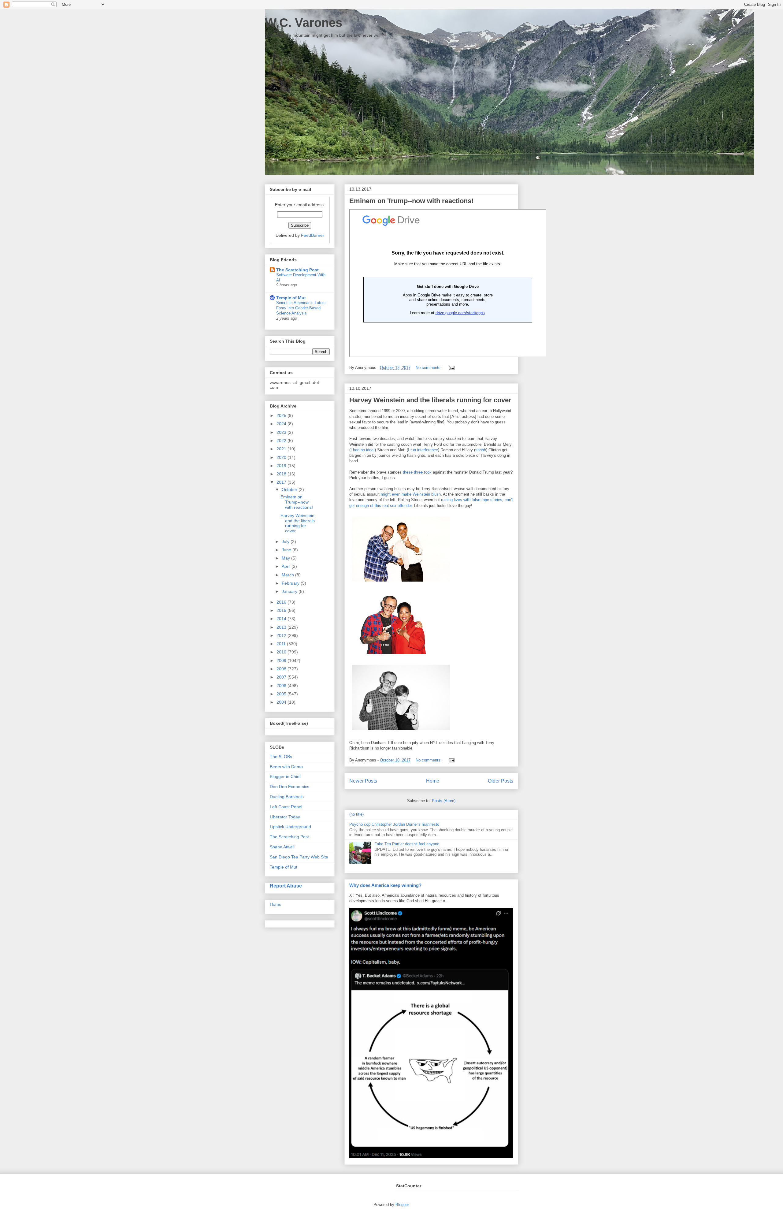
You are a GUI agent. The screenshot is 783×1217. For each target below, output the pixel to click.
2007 (282, 677)
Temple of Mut (291, 297)
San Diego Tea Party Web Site (299, 856)
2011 (281, 643)
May (286, 558)
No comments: (429, 367)
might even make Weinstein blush (411, 494)
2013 (282, 627)
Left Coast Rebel (286, 806)
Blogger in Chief (285, 776)
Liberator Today (285, 816)
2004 (282, 702)
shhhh (480, 450)
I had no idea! (363, 450)
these (408, 472)
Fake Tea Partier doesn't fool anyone (406, 844)
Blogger (402, 1204)
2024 (282, 423)
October (290, 489)
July (286, 541)
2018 (282, 473)
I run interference (423, 450)
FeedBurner (312, 235)
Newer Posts (363, 780)
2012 (282, 635)
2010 (282, 651)
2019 (282, 465)
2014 (282, 618)
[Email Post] (451, 367)
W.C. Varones (303, 22)
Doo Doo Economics (289, 786)
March (288, 574)
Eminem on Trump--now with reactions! (411, 201)
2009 (282, 660)
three (418, 472)
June (287, 549)
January (290, 591)
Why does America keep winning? (385, 885)
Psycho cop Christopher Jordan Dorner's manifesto (394, 824)
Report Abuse (286, 885)
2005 (282, 693)
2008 (282, 668)
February (291, 583)
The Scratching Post (297, 269)
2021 (282, 448)
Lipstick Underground (290, 826)
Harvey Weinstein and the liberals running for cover (430, 400)
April (286, 566)
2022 (282, 440)
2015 (282, 610)
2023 (282, 432)
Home (432, 780)
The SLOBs (281, 756)
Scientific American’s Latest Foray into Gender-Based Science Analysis (301, 308)
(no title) (356, 814)
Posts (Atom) (443, 800)
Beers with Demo (286, 766)
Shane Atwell (282, 846)
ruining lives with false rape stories (471, 499)
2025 (282, 415)
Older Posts (500, 780)
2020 (282, 457)
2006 (282, 685)
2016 (282, 602)
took (428, 472)
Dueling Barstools (287, 796)
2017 (282, 482)
